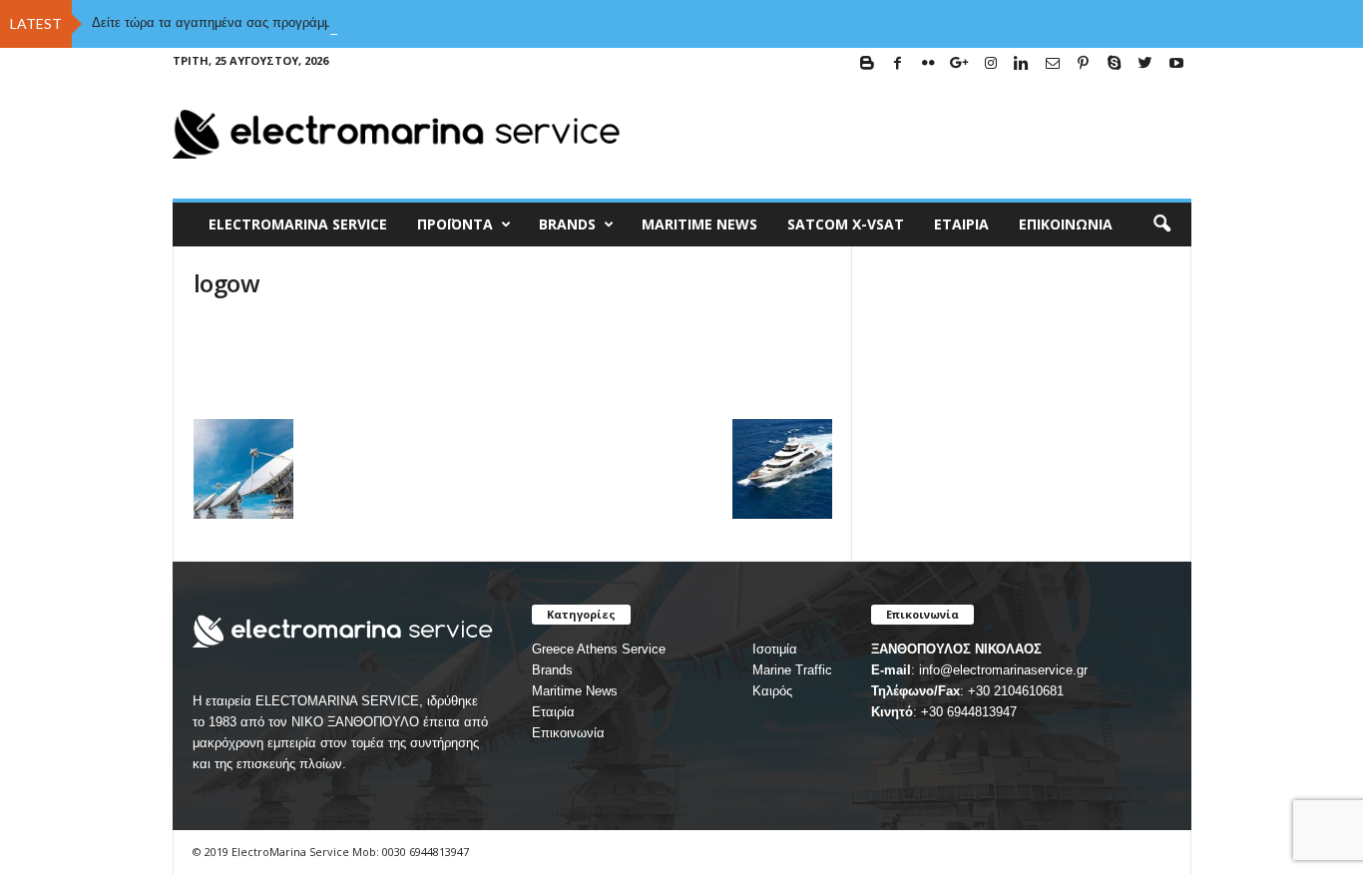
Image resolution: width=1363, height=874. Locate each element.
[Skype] (1115, 64)
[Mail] (1053, 64)
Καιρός (772, 690)
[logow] (513, 364)
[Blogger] (867, 64)
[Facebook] (898, 64)
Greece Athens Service (599, 649)
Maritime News (575, 690)
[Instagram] (991, 64)
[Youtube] (1176, 64)
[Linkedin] (1022, 64)
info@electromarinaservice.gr (1003, 669)
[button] (1161, 224)
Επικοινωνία (1066, 224)
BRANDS (567, 224)
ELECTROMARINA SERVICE (298, 224)
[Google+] (960, 64)
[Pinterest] (1084, 64)
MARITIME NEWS (699, 224)
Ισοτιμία (774, 649)
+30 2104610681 (1016, 690)
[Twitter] (1145, 64)
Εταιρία (961, 224)
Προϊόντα (455, 224)
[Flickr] (929, 64)
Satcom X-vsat (845, 224)
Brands (552, 669)
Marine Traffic (792, 669)
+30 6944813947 (969, 711)
